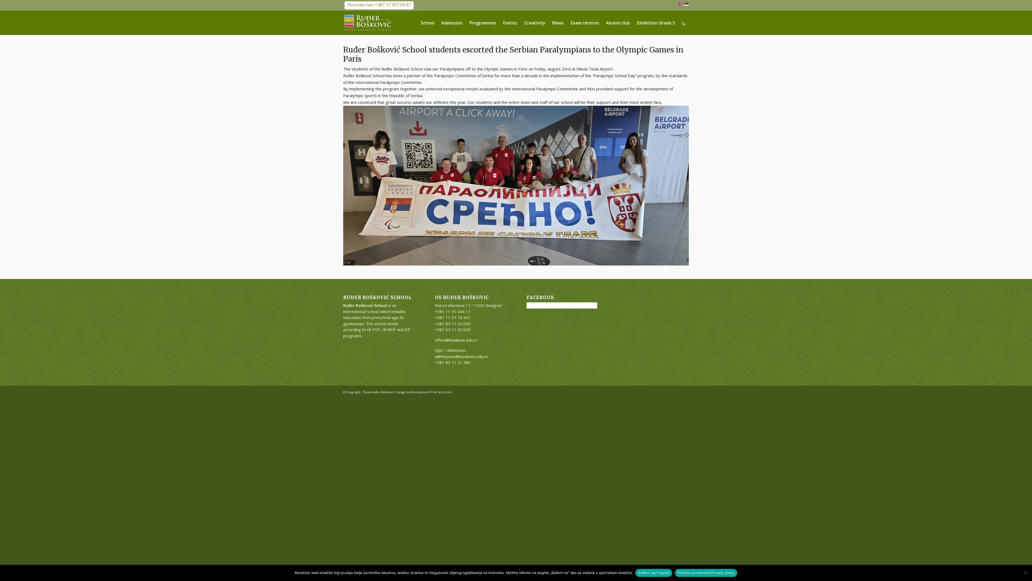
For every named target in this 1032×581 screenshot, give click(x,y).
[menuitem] (427, 23)
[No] (1025, 573)
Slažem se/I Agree (653, 573)
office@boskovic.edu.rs (456, 340)
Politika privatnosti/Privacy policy (706, 573)
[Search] (684, 23)
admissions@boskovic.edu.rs (461, 356)
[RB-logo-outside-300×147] (368, 23)
